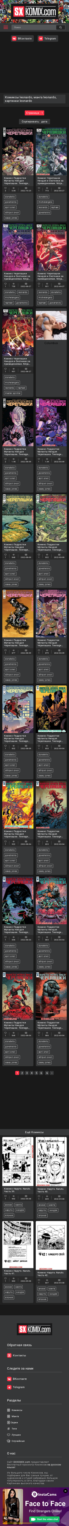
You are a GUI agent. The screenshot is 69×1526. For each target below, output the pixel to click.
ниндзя (20, 1210)
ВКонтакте (25, 38)
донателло (11, 202)
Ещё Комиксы (34, 1132)
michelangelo (45, 202)
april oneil (10, 207)
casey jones (11, 218)
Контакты (19, 1355)
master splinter (13, 393)
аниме (8, 1205)
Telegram (50, 38)
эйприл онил (12, 212)
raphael (55, 207)
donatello (10, 197)
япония (9, 1215)
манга (18, 1205)
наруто (9, 1210)
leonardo (43, 207)
